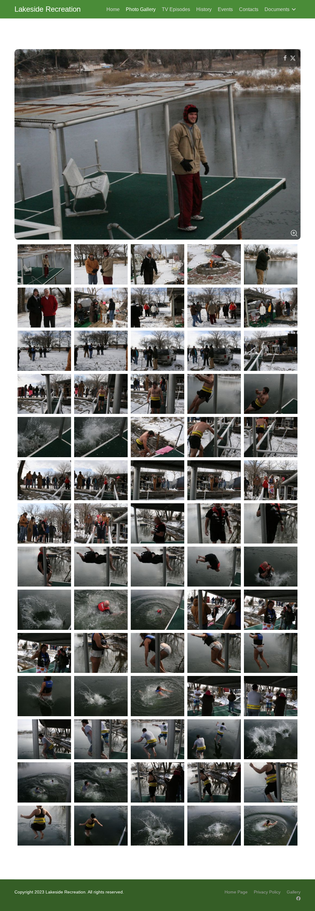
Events (225, 9)
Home (113, 9)
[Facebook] (298, 898)
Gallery (294, 891)
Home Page (236, 891)
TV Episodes (176, 9)
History (204, 9)
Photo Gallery (141, 9)
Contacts (248, 9)
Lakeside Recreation (47, 9)
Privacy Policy (267, 891)
